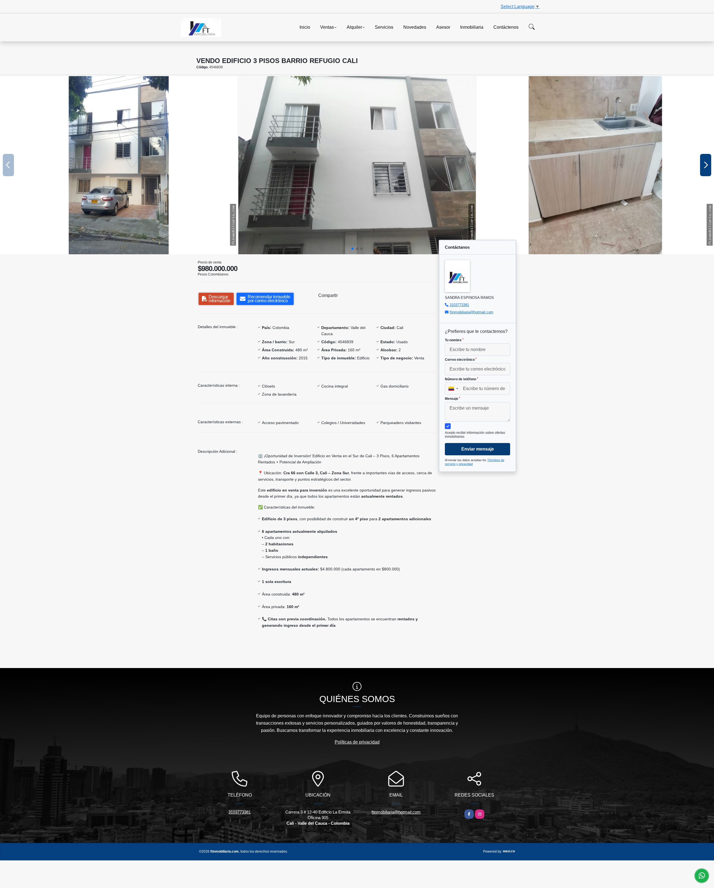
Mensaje (452, 398)
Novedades (414, 27)
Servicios (384, 27)
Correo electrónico (461, 359)
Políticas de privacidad (357, 742)
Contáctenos (505, 27)
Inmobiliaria (471, 27)
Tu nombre (454, 340)
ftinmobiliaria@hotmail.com (471, 312)
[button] (352, 249)
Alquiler (354, 27)
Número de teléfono (461, 379)
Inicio (305, 27)
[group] (118, 165)
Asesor (443, 27)
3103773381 (459, 305)
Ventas (327, 27)
